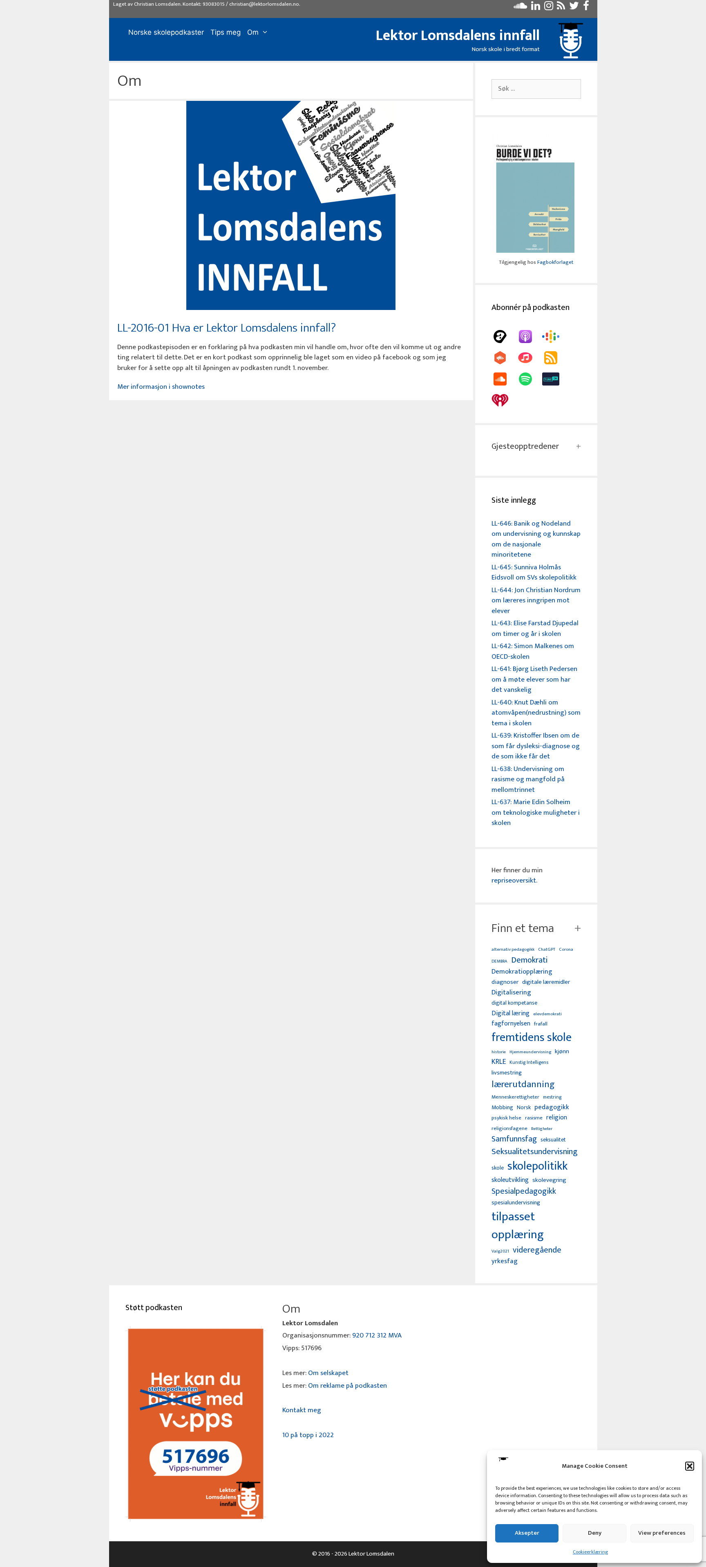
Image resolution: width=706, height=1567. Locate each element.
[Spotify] (529, 379)
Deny (594, 1533)
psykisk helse (506, 1118)
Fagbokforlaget (555, 262)
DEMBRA (499, 961)
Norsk (524, 1107)
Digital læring (511, 1014)
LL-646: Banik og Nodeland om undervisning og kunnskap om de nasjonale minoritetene (536, 539)
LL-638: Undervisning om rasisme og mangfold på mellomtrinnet (528, 779)
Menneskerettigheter (515, 1097)
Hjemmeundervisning (530, 1052)
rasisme (534, 1118)
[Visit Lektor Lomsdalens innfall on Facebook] (586, 7)
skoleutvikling (510, 1180)
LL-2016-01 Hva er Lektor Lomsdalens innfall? (226, 328)
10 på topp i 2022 (308, 1435)
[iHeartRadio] (504, 400)
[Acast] (504, 336)
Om (253, 32)
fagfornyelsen (511, 1023)
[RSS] (554, 357)
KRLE (499, 1062)
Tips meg (225, 32)
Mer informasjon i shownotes (161, 386)
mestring (552, 1097)
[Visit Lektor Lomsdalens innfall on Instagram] (548, 7)
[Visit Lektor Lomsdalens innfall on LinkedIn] (535, 7)
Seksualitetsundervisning (534, 1152)
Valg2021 (500, 1251)
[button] (690, 1466)
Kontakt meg (301, 1410)
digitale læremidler (546, 982)
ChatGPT (546, 949)
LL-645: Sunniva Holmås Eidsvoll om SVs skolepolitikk (534, 573)
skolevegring (549, 1180)
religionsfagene (509, 1129)
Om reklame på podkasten (347, 1385)
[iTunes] (529, 357)
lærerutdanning (523, 1085)
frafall (540, 1024)
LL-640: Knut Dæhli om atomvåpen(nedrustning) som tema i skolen (536, 713)
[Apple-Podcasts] (529, 336)
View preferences (662, 1533)
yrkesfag (505, 1261)
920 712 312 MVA (377, 1335)
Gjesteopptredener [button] (525, 446)
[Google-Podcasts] (554, 336)
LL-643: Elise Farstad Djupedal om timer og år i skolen (535, 628)
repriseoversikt (514, 880)
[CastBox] (504, 357)
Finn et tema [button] (523, 928)
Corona (566, 949)
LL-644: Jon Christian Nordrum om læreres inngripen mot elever (536, 600)
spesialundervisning (516, 1203)
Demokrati (529, 960)
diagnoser (505, 982)
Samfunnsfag (514, 1139)
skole (498, 1168)
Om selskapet (328, 1373)
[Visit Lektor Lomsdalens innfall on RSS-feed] (561, 7)
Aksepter (527, 1533)
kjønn (562, 1051)
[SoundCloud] (504, 379)
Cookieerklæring (590, 1552)
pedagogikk (551, 1107)
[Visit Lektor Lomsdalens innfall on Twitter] (574, 7)
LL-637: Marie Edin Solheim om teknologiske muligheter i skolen (536, 812)
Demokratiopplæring (522, 972)
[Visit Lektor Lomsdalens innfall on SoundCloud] (520, 7)
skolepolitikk (537, 1166)
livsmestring (507, 1073)
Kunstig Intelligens (528, 1062)
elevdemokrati (547, 1014)
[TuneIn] (554, 379)
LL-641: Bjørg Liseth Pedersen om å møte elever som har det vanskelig (534, 679)
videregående (537, 1250)
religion (556, 1117)
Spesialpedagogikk (524, 1192)
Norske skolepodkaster (166, 32)
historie (499, 1052)
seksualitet (553, 1139)
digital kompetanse (514, 1003)
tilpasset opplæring (518, 1226)
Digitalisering (511, 992)
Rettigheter (541, 1129)
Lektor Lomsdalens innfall (458, 35)
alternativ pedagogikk (513, 949)
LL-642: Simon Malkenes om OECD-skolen (533, 651)
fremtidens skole (532, 1037)
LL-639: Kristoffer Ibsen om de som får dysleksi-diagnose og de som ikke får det (536, 746)
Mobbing (502, 1107)
